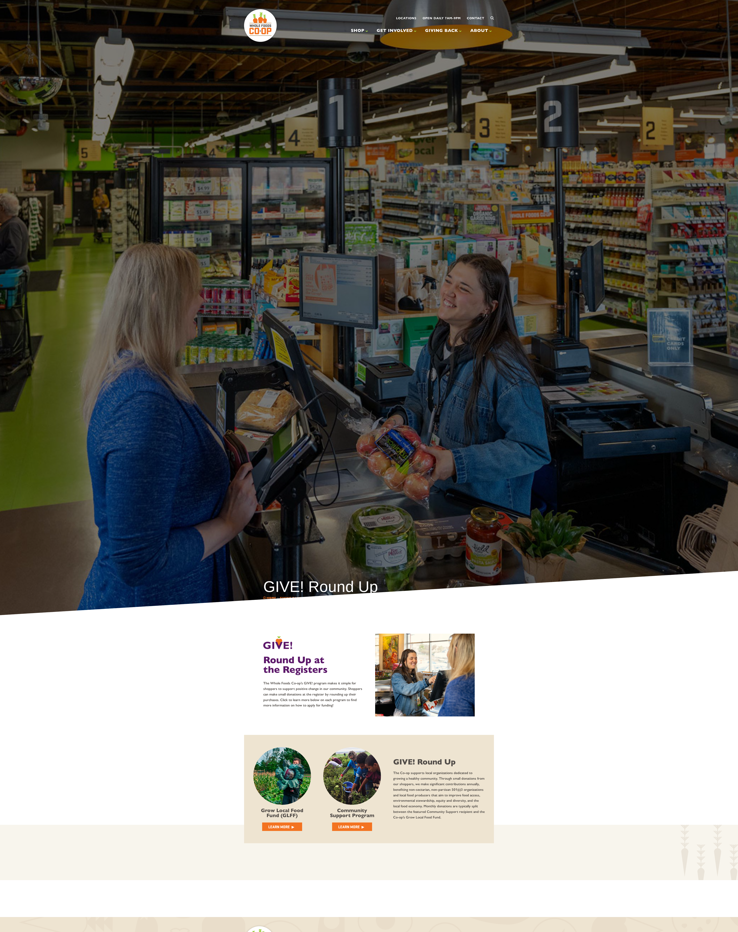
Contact (475, 18)
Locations (406, 18)
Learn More (279, 826)
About (479, 30)
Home (271, 598)
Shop (357, 30)
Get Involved (395, 30)
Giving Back (441, 30)
